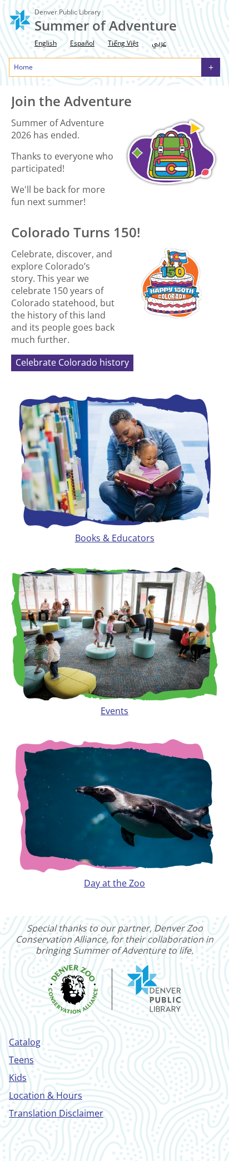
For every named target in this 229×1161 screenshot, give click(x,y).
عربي (159, 43)
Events (114, 711)
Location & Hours (45, 1095)
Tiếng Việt (123, 43)
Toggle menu (210, 67)
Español (82, 43)
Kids (18, 1078)
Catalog (25, 1042)
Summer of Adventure (105, 25)
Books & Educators (115, 538)
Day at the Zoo (114, 883)
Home (23, 67)
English (45, 43)
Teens (21, 1060)
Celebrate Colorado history (72, 362)
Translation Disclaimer (56, 1113)
